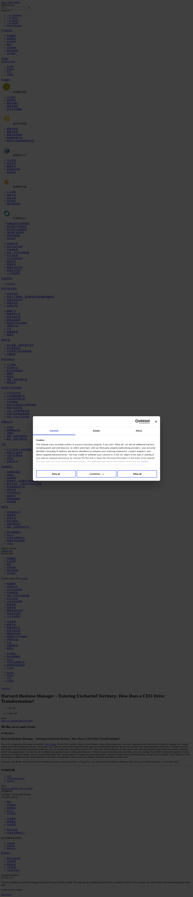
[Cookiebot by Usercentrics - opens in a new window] (137, 421)
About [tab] (139, 431)
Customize (95, 474)
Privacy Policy (137, 465)
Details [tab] (96, 431)
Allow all (137, 474)
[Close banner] (156, 422)
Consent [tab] (54, 431)
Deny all (56, 474)
